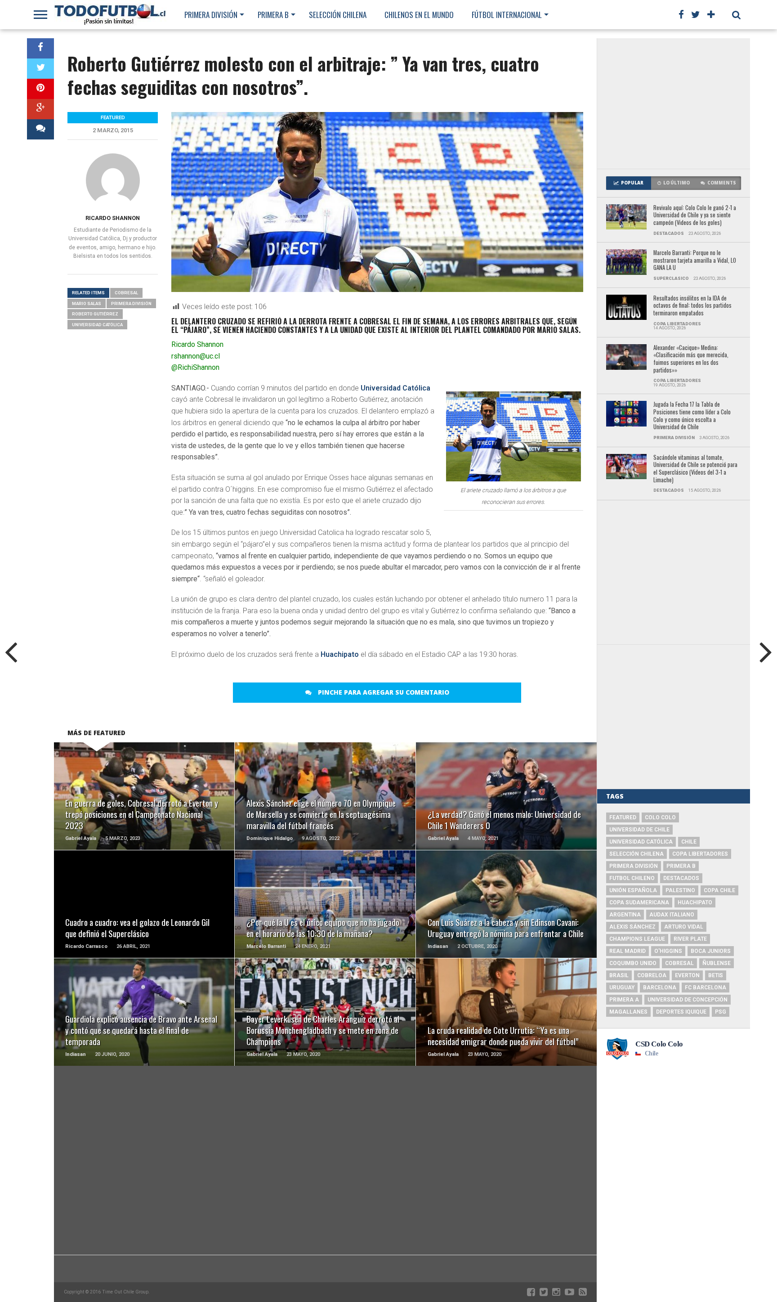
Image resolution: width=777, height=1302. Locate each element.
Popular (632, 183)
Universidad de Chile (639, 829)
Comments (721, 183)
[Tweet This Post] (40, 68)
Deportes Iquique (681, 1012)
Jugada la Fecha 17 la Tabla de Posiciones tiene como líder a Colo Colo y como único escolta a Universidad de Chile (692, 416)
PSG (720, 1012)
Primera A (624, 1000)
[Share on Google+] (40, 109)
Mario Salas (86, 303)
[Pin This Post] (40, 89)
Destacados (681, 878)
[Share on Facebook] (40, 48)
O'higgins (668, 951)
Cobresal (126, 292)
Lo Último (676, 183)
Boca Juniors (711, 951)
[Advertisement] (673, 103)
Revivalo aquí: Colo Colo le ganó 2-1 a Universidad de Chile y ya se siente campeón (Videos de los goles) (694, 215)
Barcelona (659, 987)
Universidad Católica (395, 388)
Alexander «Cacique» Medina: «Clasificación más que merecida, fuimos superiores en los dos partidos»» (690, 359)
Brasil (619, 975)
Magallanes (628, 1012)
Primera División (210, 14)
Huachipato (340, 654)
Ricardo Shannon (112, 218)
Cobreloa (651, 975)
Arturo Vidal (683, 927)
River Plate (690, 939)
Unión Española (633, 890)
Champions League (637, 939)
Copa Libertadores (700, 854)
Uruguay (621, 987)
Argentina (625, 914)
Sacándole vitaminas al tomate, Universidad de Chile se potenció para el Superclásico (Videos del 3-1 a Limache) (695, 469)
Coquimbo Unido (632, 963)
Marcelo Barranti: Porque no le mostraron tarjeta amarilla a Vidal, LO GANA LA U (694, 260)
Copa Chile (719, 890)
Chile (689, 842)
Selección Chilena (337, 14)
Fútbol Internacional (507, 14)
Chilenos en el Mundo (419, 14)
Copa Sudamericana (639, 902)
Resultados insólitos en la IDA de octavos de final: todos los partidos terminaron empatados (692, 306)
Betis (715, 975)
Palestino (680, 890)
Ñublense (716, 963)
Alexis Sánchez (632, 927)
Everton (687, 975)
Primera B (273, 14)
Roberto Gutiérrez (95, 313)
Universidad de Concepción (688, 1000)
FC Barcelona (705, 987)
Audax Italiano (671, 914)
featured (622, 817)
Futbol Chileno (632, 878)
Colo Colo (660, 817)
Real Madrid (627, 951)
